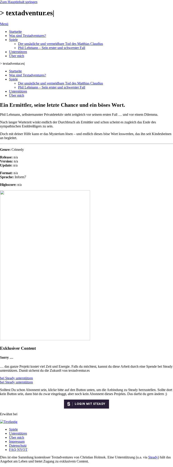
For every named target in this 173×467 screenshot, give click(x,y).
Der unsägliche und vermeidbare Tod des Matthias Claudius (60, 44)
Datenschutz (18, 445)
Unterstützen (18, 52)
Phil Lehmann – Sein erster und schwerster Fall (51, 48)
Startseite (15, 31)
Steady (153, 457)
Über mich (16, 56)
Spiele (13, 40)
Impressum (17, 441)
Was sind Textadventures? (27, 36)
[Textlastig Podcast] (8, 422)
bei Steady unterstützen (16, 378)
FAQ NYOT (18, 449)
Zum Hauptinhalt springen (18, 2)
